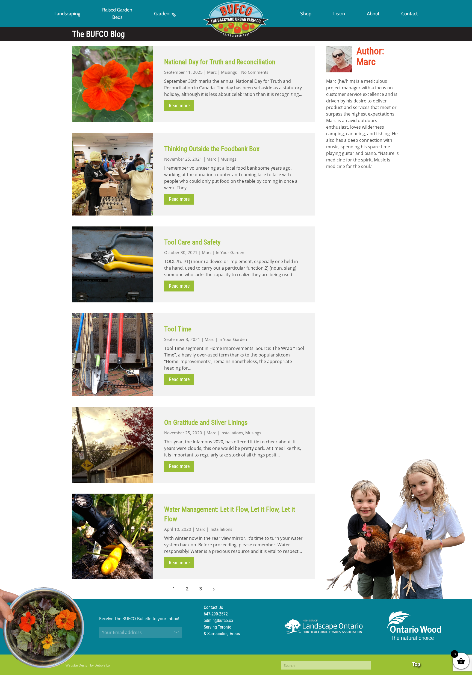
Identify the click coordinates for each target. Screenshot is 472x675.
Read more (179, 105)
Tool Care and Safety (192, 242)
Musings (229, 72)
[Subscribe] (176, 632)
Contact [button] (409, 14)
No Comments (254, 72)
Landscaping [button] (67, 14)
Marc (212, 72)
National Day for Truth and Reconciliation (219, 62)
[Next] (214, 589)
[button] (117, 13)
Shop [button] (305, 14)
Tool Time (177, 329)
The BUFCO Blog (98, 34)
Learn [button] (339, 14)
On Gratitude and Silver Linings (205, 422)
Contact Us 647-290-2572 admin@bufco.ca (218, 614)
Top (416, 664)
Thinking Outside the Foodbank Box (211, 149)
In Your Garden (230, 252)
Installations (231, 432)
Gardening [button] (165, 14)
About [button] (373, 14)
